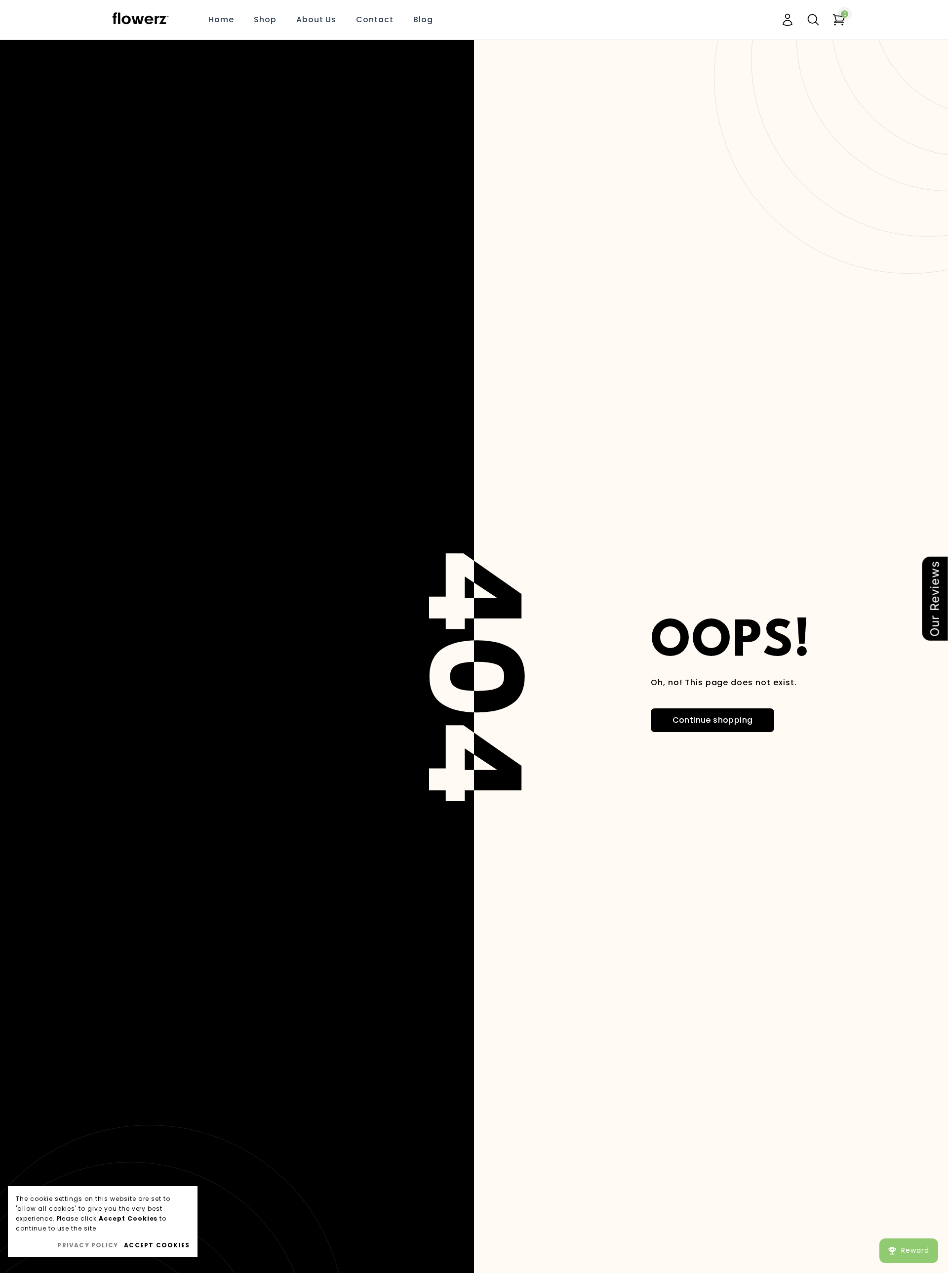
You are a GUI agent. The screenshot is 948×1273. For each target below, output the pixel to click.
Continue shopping (712, 720)
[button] (813, 19)
